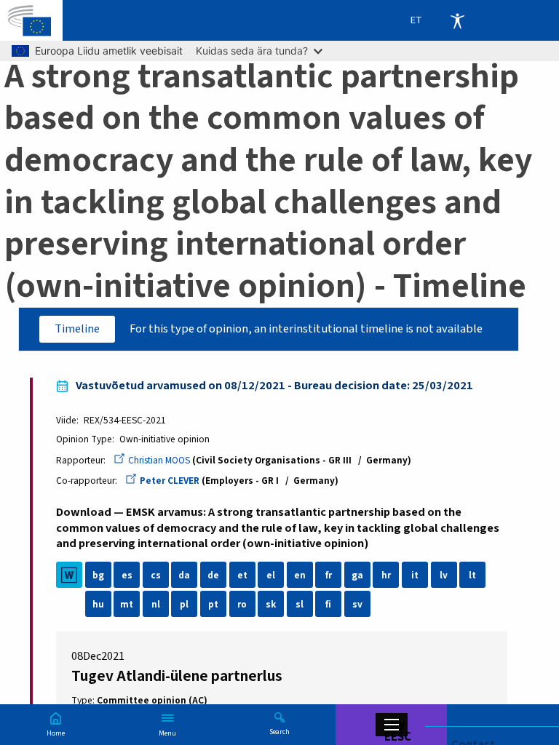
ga (357, 575)
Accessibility (457, 20)
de (213, 575)
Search (279, 731)
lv (444, 575)
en (300, 575)
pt (213, 604)
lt (472, 575)
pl (184, 604)
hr (386, 575)
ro (242, 604)
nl (155, 604)
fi (328, 604)
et (242, 575)
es (127, 575)
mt (126, 604)
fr (328, 575)
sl (300, 604)
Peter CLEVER (169, 480)
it (415, 575)
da (184, 575)
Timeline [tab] (77, 329)
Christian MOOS (159, 460)
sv (357, 604)
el (270, 575)
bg (98, 575)
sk (271, 604)
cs (156, 575)
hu (98, 604)
